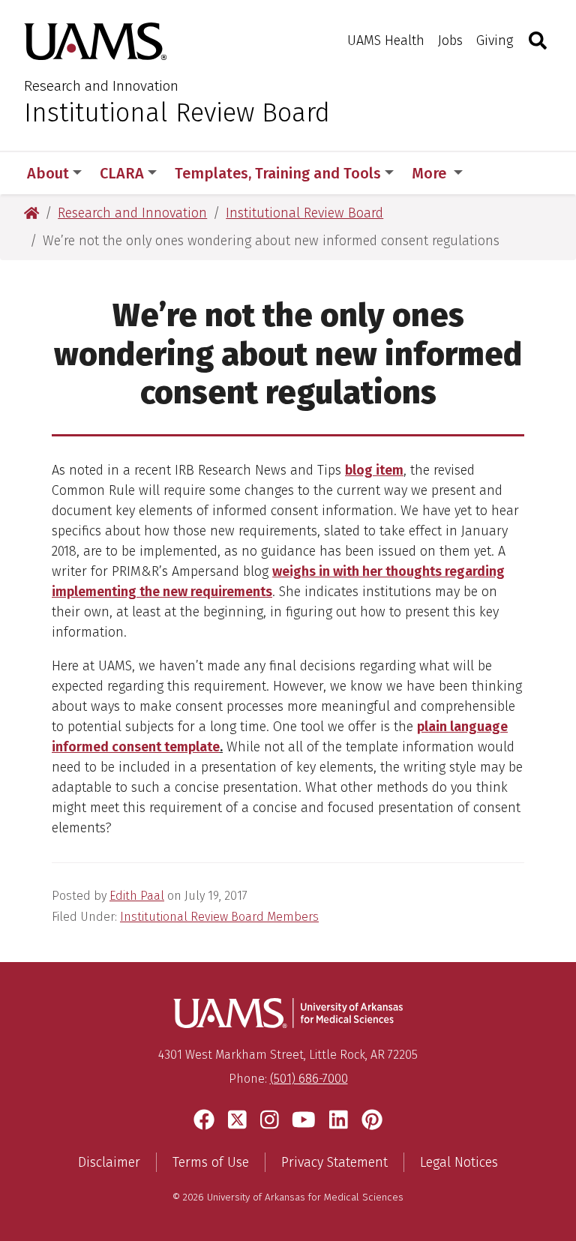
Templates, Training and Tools (278, 173)
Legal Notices (459, 1162)
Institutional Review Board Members (219, 917)
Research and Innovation (101, 85)
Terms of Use (210, 1162)
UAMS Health (385, 40)
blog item (374, 470)
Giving (494, 40)
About (48, 173)
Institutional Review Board (177, 112)
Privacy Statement (334, 1162)
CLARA (122, 173)
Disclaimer (109, 1162)
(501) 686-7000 (309, 1079)
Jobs (450, 40)
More (431, 173)
